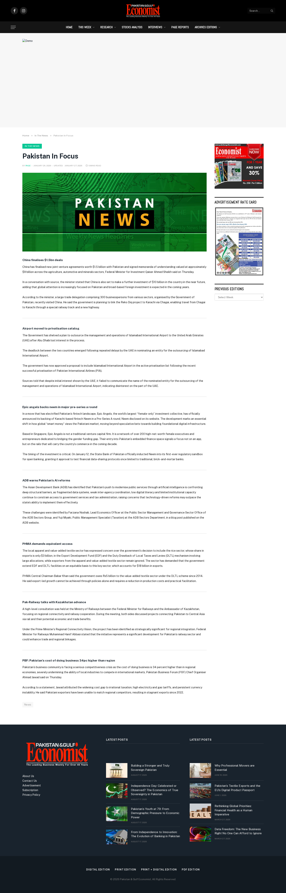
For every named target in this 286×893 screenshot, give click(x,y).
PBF (182, 672)
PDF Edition (191, 869)
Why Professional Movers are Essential (234, 767)
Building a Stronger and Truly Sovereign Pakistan (150, 767)
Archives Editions (206, 27)
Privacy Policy (31, 794)
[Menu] (13, 27)
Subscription (30, 790)
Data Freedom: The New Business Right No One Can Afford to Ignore (238, 831)
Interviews (155, 27)
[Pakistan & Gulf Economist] (143, 10)
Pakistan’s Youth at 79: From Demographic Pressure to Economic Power (155, 813)
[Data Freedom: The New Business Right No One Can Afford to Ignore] (200, 834)
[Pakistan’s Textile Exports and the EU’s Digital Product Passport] (200, 790)
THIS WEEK (84, 27)
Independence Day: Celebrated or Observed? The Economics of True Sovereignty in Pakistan (154, 790)
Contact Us (29, 780)
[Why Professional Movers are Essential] (200, 770)
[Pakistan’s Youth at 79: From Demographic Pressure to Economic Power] (116, 813)
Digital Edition (98, 869)
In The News (32, 146)
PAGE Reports (180, 27)
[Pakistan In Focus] (114, 212)
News (27, 704)
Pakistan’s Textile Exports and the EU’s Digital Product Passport (237, 787)
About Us (28, 776)
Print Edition (125, 869)
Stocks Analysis (132, 27)
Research (106, 27)
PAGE (28, 165)
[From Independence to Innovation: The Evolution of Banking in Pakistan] (116, 837)
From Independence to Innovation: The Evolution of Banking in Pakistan (155, 834)
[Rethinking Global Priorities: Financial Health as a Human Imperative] (200, 811)
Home (69, 27)
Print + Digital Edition (159, 869)
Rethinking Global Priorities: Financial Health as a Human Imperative (233, 810)
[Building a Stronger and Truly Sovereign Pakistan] (116, 770)
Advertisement (31, 785)
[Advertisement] (143, 92)
